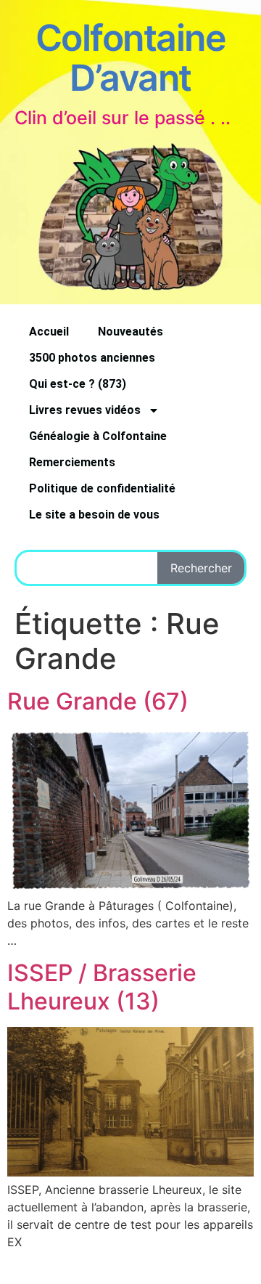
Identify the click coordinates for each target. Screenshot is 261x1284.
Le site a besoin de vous (94, 514)
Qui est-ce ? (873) (77, 384)
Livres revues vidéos (85, 410)
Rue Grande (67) (97, 701)
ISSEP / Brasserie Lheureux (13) (101, 987)
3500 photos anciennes (92, 358)
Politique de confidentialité (102, 488)
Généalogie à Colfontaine (98, 436)
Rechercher (201, 568)
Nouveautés (130, 331)
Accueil (49, 331)
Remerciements (72, 462)
